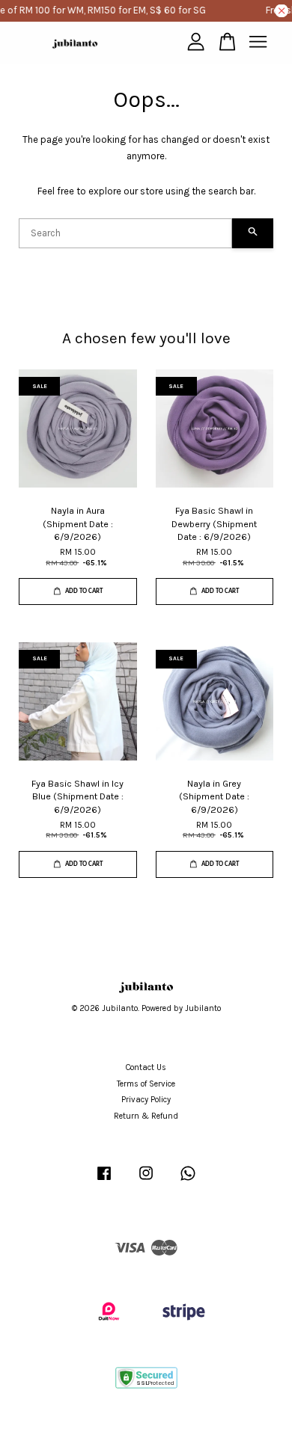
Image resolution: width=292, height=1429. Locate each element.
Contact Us (146, 1067)
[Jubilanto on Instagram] (146, 1181)
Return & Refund (146, 1116)
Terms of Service (146, 1084)
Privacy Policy (146, 1099)
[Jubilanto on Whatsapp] (187, 1181)
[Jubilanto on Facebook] (104, 1181)
